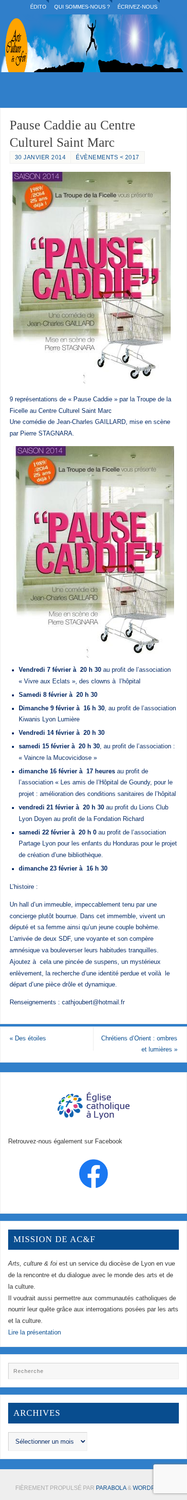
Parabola (111, 1488)
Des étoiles (28, 1038)
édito (38, 7)
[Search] (167, 1374)
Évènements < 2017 (108, 157)
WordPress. (152, 1488)
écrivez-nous (137, 7)
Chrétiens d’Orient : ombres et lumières (139, 1044)
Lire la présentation (34, 1332)
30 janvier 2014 (40, 157)
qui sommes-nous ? (82, 7)
